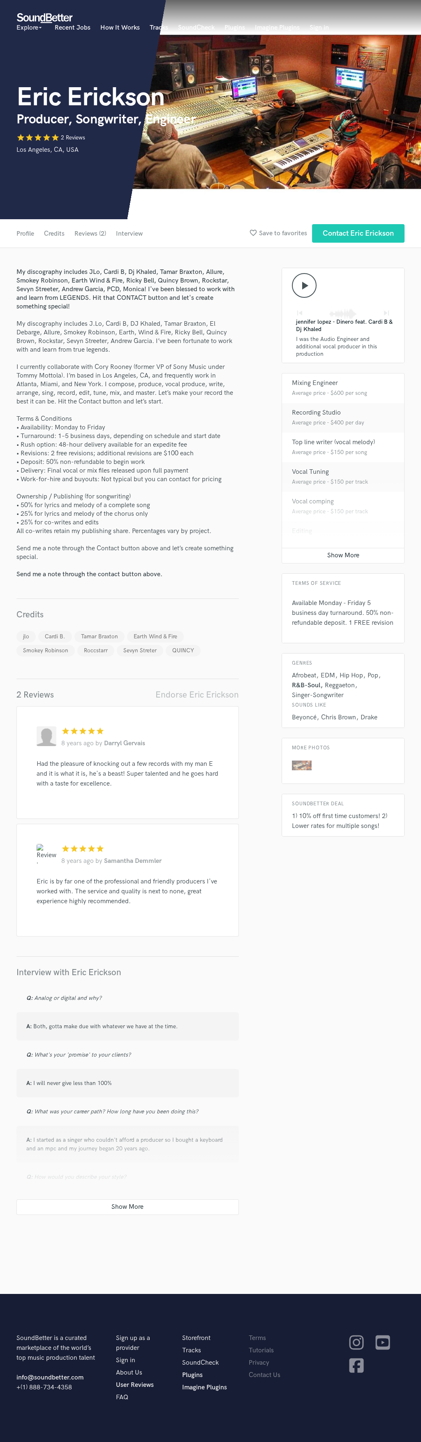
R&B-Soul (306, 685)
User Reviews (135, 1385)
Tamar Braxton (99, 636)
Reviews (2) (90, 234)
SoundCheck (196, 28)
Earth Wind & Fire (155, 636)
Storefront (196, 1338)
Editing (302, 531)
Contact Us (264, 1375)
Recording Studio (316, 413)
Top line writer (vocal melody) (333, 442)
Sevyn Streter (140, 650)
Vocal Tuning (310, 472)
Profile (25, 234)
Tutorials (261, 1350)
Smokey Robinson (45, 650)
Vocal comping (313, 501)
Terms (257, 1338)
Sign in (319, 28)
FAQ (122, 1397)
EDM (328, 675)
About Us (129, 1373)
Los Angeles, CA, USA (47, 150)
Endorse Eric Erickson (197, 695)
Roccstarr (96, 650)
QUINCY (183, 650)
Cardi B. (55, 636)
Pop (373, 675)
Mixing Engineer (315, 383)
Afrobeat (304, 675)
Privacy (259, 1363)
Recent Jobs (72, 28)
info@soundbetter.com (49, 1378)
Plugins (234, 28)
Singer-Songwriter (318, 695)
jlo (26, 636)
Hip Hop (351, 675)
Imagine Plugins (277, 28)
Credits (54, 234)
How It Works (120, 28)
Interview (129, 234)
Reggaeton (340, 685)
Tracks (159, 28)
